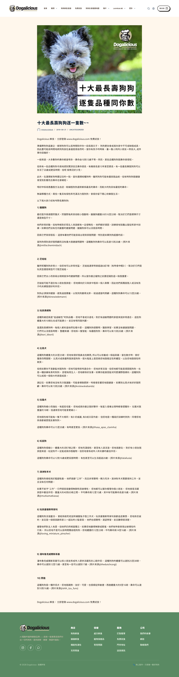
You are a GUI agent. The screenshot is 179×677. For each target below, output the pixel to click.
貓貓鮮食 (75, 639)
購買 (52, 8)
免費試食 (78, 8)
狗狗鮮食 (75, 633)
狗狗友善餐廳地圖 (92, 8)
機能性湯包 (76, 645)
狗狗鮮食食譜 (66, 8)
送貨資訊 (121, 650)
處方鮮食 (98, 633)
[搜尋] (149, 8)
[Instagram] (23, 648)
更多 (131, 8)
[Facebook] (31, 648)
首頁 (45, 8)
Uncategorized (76, 130)
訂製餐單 (121, 633)
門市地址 (121, 645)
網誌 (142, 639)
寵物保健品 (99, 639)
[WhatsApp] (38, 648)
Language (118, 8)
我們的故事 (145, 633)
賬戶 (105, 8)
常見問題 (98, 645)
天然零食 (75, 650)
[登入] (153, 8)
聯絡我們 (144, 645)
